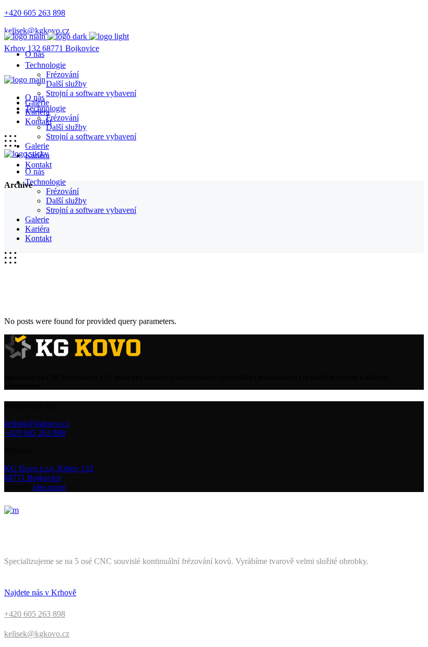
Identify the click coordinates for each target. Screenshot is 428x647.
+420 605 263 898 (34, 432)
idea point (49, 487)
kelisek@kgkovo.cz (36, 423)
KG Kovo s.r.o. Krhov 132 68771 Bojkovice (48, 473)
